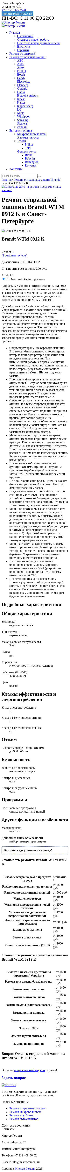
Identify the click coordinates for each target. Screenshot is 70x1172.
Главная (14, 32)
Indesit (21, 99)
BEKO (21, 71)
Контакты (15, 169)
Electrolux (23, 81)
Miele (20, 113)
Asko (20, 67)
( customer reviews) (14, 255)
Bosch (21, 74)
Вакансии (23, 46)
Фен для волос (26, 151)
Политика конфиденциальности (38, 43)
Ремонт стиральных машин (27, 57)
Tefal (28, 148)
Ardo (20, 64)
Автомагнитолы (28, 137)
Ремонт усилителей (22, 53)
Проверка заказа (17, 13)
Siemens (22, 123)
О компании (25, 36)
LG (19, 109)
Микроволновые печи (31, 134)
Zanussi (22, 127)
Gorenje (22, 88)
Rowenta (30, 165)
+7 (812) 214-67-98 (14, 10)
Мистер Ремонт (25, 1168)
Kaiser (21, 102)
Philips (29, 144)
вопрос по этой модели (29, 1070)
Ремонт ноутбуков (21, 1115)
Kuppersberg (25, 106)
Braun (28, 155)
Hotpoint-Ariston (27, 95)
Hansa (21, 92)
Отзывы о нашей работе (33, 39)
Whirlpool (23, 116)
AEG (20, 60)
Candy (21, 78)
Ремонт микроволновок (25, 1112)
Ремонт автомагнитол (23, 1119)
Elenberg (22, 85)
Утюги (21, 141)
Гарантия (23, 50)
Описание (16, 279)
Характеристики (34, 279)
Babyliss (30, 158)
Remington (31, 162)
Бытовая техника (20, 130)
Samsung (22, 120)
